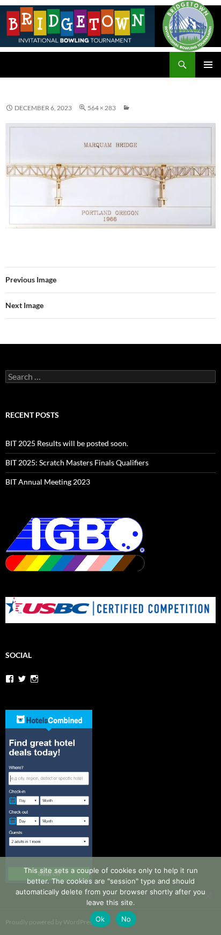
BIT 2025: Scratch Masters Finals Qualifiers (77, 462)
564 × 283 (101, 108)
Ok (100, 919)
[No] (207, 896)
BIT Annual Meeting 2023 (47, 481)
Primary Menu (208, 65)
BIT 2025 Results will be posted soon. (66, 443)
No (126, 919)
